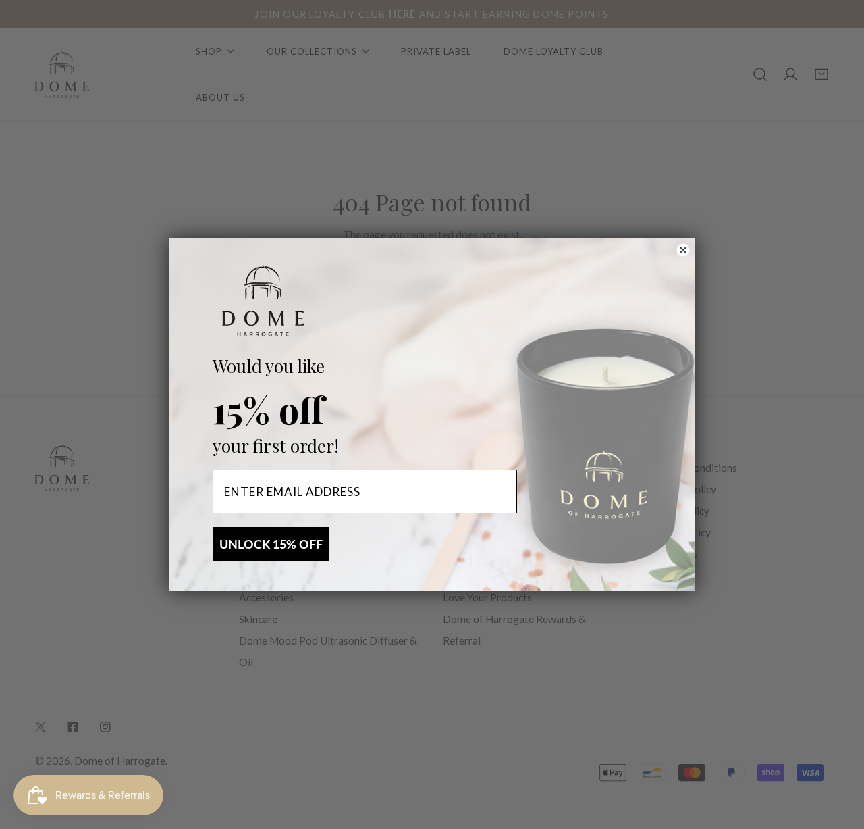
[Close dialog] (683, 250)
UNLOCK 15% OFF (271, 543)
